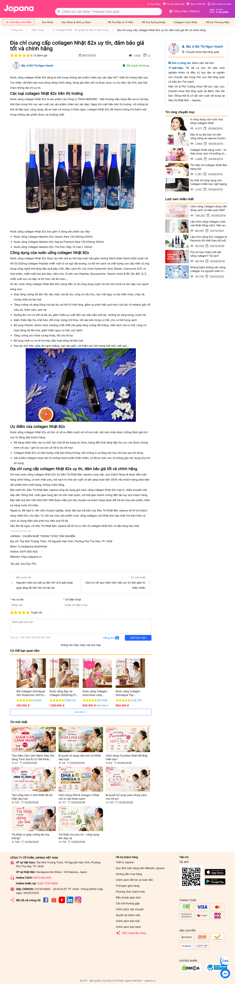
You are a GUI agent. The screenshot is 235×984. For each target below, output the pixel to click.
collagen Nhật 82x (45, 474)
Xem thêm (79, 712)
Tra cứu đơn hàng (175, 4)
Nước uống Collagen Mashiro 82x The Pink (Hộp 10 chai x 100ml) (53, 246)
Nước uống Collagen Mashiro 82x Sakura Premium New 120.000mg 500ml (59, 241)
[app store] (215, 875)
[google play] (215, 885)
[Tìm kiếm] (59, 12)
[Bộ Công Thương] (191, 970)
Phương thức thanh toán (130, 891)
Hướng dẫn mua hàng (129, 873)
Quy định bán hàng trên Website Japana (140, 868)
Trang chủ (17, 29)
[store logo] (19, 9)
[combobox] (108, 11)
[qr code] (191, 877)
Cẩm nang (38, 29)
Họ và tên (18, 599)
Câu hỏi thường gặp (128, 903)
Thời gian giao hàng (128, 885)
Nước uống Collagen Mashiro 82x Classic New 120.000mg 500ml (53, 236)
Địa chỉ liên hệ (197, 4)
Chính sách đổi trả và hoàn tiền (134, 879)
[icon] (45, 902)
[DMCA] (217, 970)
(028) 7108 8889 (47, 883)
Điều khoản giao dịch (128, 897)
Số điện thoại (73, 599)
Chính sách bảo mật (128, 920)
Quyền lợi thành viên (128, 915)
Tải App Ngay (154, 4)
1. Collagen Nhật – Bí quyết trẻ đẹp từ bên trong (81, 29)
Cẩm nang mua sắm (221, 4)
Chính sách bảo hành (128, 926)
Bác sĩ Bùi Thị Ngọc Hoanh (37, 65)
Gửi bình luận (138, 637)
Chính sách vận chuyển (130, 909)
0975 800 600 (42, 877)
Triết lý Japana (125, 862)
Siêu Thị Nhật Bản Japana (50, 525)
